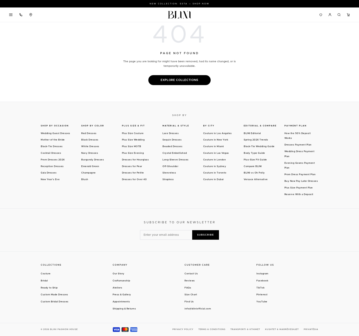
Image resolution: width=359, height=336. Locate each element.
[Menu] (11, 15)
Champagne (88, 173)
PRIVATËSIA (311, 329)
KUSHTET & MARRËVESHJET (282, 329)
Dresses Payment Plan (298, 145)
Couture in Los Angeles (217, 133)
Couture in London (214, 160)
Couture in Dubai (213, 179)
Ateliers (117, 288)
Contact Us (191, 273)
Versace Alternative (256, 179)
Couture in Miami (213, 146)
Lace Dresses (170, 133)
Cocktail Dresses (51, 153)
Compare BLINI (253, 166)
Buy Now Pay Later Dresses (301, 181)
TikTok (260, 288)
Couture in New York (215, 140)
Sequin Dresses (172, 140)
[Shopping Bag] (348, 15)
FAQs (187, 288)
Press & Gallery (122, 294)
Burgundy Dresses (92, 160)
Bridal (44, 281)
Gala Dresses (49, 173)
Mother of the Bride (53, 140)
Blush (84, 179)
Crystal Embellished (174, 153)
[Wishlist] (321, 15)
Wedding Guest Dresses (55, 133)
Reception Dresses (52, 166)
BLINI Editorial (252, 133)
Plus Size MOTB (131, 146)
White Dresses (90, 146)
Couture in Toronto (214, 173)
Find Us (189, 302)
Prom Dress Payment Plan (300, 174)
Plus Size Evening (133, 153)
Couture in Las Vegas (216, 153)
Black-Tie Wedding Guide (259, 146)
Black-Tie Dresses (52, 146)
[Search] (339, 15)
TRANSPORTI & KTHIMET (245, 329)
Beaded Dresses (172, 146)
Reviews (189, 281)
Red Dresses (89, 133)
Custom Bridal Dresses (55, 302)
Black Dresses (89, 140)
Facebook (262, 281)
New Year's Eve (50, 179)
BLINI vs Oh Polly (254, 173)
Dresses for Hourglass (135, 160)
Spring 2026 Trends (256, 140)
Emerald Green (90, 166)
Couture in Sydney (214, 166)
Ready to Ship (49, 288)
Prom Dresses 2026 (53, 160)
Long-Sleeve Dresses (175, 160)
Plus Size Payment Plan (298, 188)
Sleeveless (169, 173)
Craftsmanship (121, 281)
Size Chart (190, 294)
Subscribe (205, 235)
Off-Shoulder (170, 166)
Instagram (262, 273)
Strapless (168, 179)
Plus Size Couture (133, 133)
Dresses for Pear (132, 166)
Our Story (118, 273)
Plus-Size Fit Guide (255, 160)
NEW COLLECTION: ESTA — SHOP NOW (179, 4)
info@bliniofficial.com (197, 309)
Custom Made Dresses (54, 294)
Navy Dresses (89, 153)
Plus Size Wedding (133, 140)
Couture (46, 273)
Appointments (121, 302)
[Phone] (21, 15)
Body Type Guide (254, 153)
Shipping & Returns (124, 309)
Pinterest (262, 294)
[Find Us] (31, 15)
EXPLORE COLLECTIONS (179, 80)
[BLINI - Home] (179, 14)
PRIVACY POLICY (182, 329)
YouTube (261, 302)
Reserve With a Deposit (298, 194)
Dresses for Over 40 (134, 179)
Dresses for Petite (133, 173)
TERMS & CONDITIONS (211, 329)
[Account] (330, 15)
